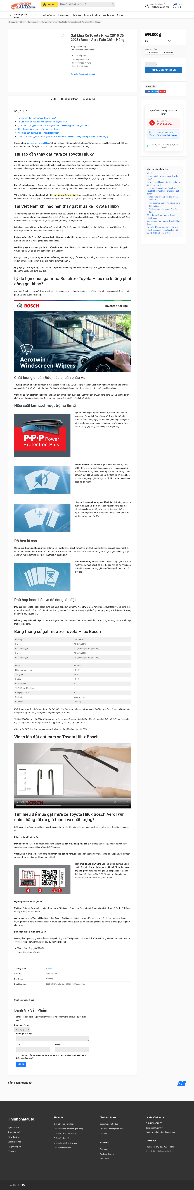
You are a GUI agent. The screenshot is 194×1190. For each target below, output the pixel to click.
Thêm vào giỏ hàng (164, 70)
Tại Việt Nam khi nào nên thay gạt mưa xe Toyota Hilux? (42, 121)
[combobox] (86, 4)
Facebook (104, 1149)
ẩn (167, 169)
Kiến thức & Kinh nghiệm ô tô (111, 1129)
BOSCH (49, 968)
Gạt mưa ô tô (49, 15)
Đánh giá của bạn (22, 1025)
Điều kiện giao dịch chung (64, 1124)
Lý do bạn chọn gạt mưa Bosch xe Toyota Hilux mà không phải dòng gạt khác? (53, 125)
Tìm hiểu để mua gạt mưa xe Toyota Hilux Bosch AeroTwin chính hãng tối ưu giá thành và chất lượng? (63, 136)
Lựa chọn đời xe (151, 49)
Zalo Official (104, 1159)
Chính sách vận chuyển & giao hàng (68, 1129)
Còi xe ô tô (12, 1151)
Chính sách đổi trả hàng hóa (65, 1143)
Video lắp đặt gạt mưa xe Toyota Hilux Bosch (38, 133)
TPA (23, 1185)
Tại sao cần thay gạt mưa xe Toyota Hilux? (36, 118)
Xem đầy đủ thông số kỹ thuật (83, 74)
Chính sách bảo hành (62, 1138)
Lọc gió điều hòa (92, 15)
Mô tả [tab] (53, 99)
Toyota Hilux (150, 86)
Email (57, 1045)
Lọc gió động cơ (14, 1147)
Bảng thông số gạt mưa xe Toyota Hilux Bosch (38, 129)
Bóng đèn (76, 15)
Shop (22, 22)
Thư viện (103, 1133)
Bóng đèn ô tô (13, 1137)
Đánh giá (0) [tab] (89, 99)
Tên (18, 1045)
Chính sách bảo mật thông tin (66, 1133)
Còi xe (120, 15)
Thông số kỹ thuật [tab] (69, 99)
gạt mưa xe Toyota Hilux (38, 143)
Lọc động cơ (108, 15)
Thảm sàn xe (64, 15)
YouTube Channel (107, 1154)
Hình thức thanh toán (62, 1148)
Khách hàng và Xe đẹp (109, 1124)
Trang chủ (13, 22)
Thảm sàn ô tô (14, 1132)
